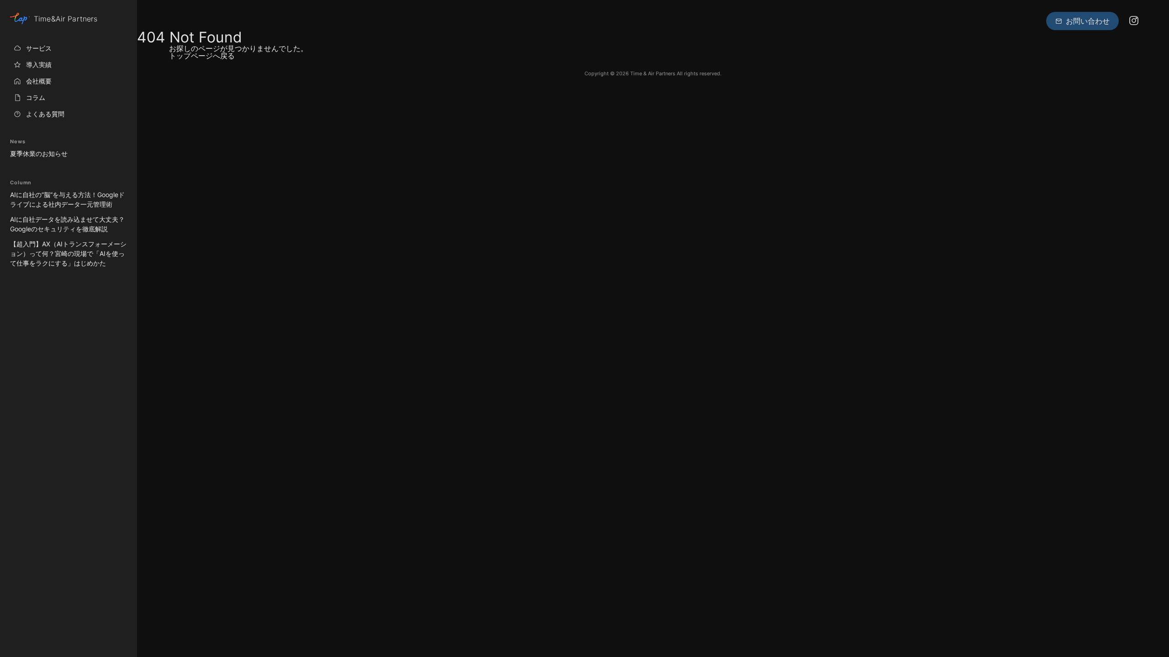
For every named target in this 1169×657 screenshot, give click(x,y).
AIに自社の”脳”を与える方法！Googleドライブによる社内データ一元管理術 (67, 199)
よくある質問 (45, 114)
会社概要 (39, 81)
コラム (35, 97)
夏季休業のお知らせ (39, 153)
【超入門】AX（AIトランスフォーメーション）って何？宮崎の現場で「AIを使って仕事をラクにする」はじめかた (68, 253)
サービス (39, 48)
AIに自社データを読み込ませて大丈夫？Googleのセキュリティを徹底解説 (67, 224)
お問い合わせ (1088, 21)
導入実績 (39, 64)
